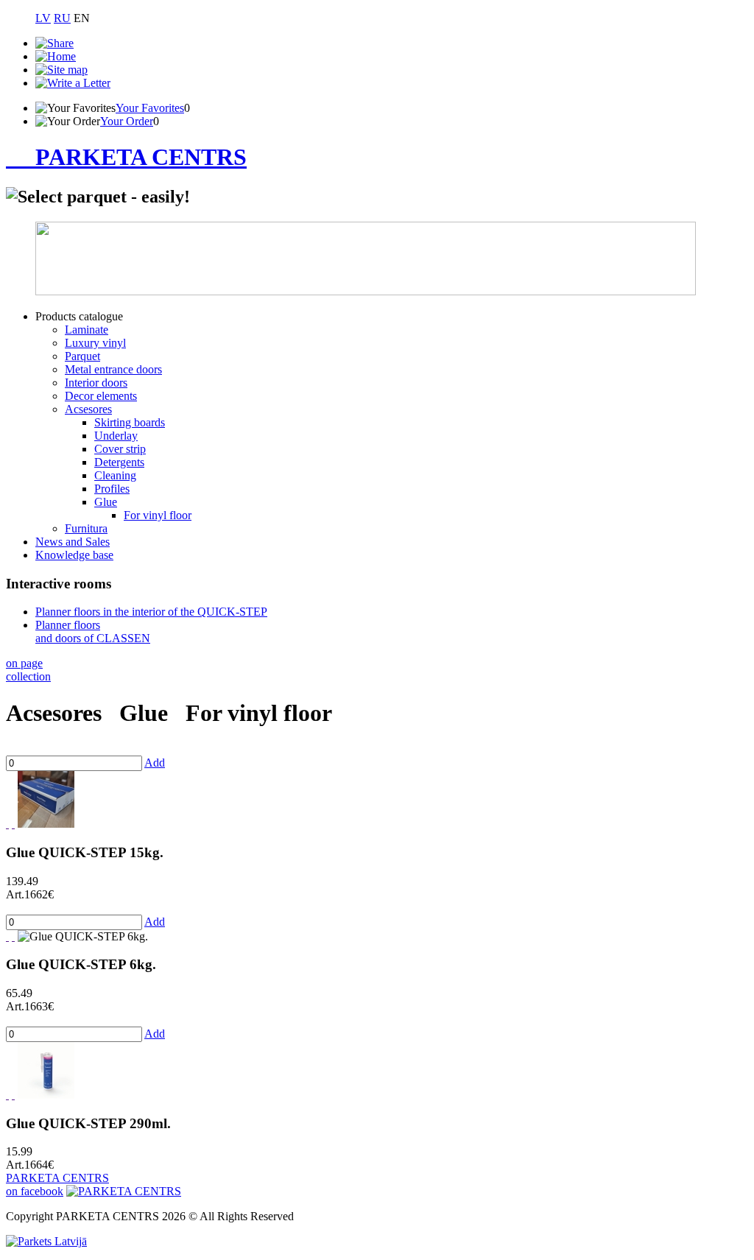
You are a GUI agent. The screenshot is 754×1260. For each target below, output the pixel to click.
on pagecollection (28, 670)
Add (154, 762)
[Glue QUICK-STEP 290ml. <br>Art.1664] (46, 1094)
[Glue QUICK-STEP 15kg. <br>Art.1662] (46, 823)
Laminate (86, 329)
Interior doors (96, 382)
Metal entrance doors (113, 369)
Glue (105, 502)
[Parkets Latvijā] (46, 1241)
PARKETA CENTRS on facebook (57, 1184)
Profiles (112, 488)
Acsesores (88, 409)
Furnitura (86, 528)
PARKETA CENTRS (141, 157)
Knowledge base (74, 555)
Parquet (82, 356)
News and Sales (72, 541)
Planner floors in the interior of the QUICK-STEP (151, 611)
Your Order (126, 121)
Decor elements (101, 396)
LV (43, 18)
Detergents (119, 462)
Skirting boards (129, 422)
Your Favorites (150, 108)
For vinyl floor (157, 515)
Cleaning (115, 475)
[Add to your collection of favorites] (7, 823)
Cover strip (120, 449)
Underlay (116, 435)
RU (62, 18)
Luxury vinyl (95, 343)
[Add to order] (13, 823)
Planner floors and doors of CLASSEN (92, 631)
